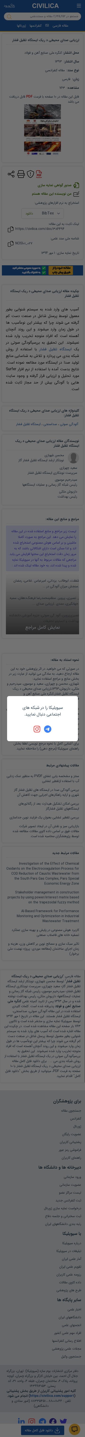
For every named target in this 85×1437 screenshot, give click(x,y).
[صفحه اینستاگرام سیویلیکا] (37, 729)
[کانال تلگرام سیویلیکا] (47, 729)
